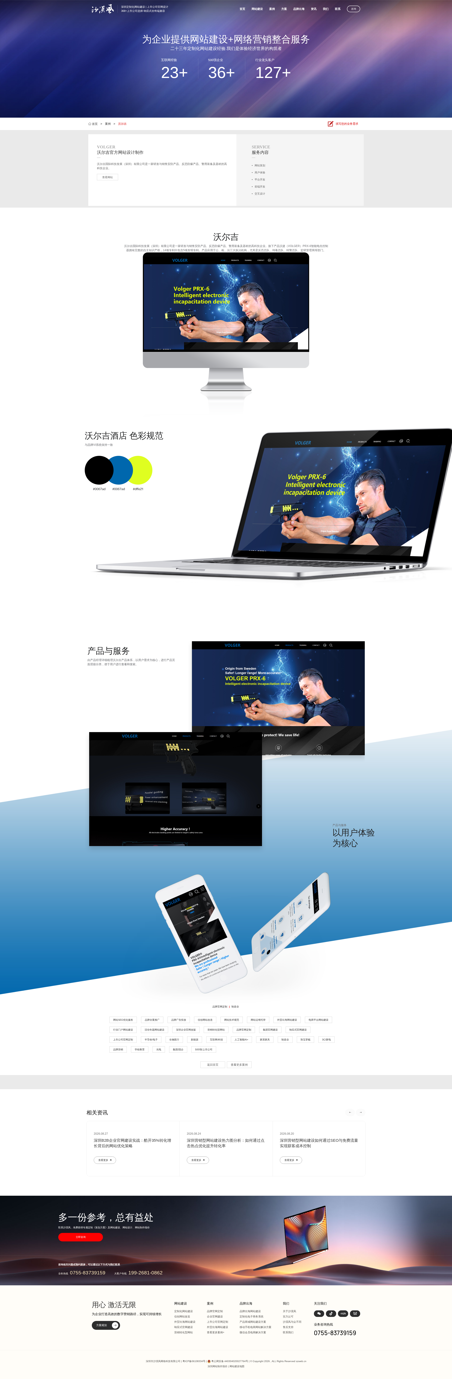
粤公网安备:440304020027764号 (229, 1361)
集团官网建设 (270, 1029)
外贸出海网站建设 (287, 1019)
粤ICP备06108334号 (194, 1361)
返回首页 (212, 1064)
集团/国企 (178, 1049)
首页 (242, 8)
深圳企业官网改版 (186, 1029)
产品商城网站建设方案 (253, 1321)
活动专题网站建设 (154, 1029)
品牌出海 (299, 8)
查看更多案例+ (215, 1332)
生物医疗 (174, 1039)
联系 (338, 8)
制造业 (235, 1006)
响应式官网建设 (298, 1029)
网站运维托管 (258, 1019)
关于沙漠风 (289, 1311)
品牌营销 (118, 1049)
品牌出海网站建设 (250, 1311)
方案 (284, 8)
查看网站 (107, 177)
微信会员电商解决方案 (253, 1332)
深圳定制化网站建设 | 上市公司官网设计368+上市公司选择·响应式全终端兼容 (144, 8)
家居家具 (265, 1039)
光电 (158, 1049)
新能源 (194, 1039)
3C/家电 (326, 1039)
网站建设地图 (237, 1366)
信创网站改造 (205, 1019)
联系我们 (288, 1332)
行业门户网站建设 (123, 1029)
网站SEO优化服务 (123, 1019)
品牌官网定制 (219, 1006)
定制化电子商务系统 (251, 1316)
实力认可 (288, 1316)
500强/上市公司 (203, 1049)
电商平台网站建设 (318, 1019)
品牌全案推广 (152, 1019)
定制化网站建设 (183, 1311)
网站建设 (257, 8)
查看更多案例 (239, 1064)
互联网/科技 (216, 1039)
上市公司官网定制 (123, 1039)
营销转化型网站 (216, 1029)
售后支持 (288, 1327)
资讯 (314, 8)
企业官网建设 (215, 1316)
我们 (326, 8)
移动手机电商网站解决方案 (255, 1327)
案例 (272, 8)
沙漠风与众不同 (292, 1321)
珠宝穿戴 (305, 1039)
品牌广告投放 (178, 1019)
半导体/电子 (151, 1039)
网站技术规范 (231, 1019)
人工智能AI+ (241, 1039)
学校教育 (140, 1049)
